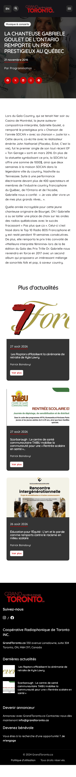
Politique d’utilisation (23, 760)
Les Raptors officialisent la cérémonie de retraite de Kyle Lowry (37, 355)
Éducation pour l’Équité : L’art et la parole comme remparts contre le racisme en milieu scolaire (37, 535)
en (7, 8)
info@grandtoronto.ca (34, 720)
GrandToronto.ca (14, 643)
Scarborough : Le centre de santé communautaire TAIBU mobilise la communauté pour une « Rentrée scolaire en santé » (37, 444)
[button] (16, 8)
